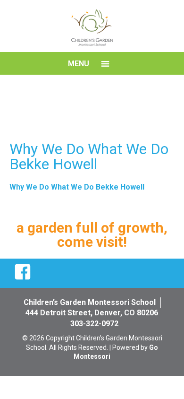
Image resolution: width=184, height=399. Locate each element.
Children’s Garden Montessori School (90, 302)
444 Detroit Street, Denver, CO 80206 (91, 312)
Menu (78, 63)
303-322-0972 (94, 323)
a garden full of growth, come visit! (92, 234)
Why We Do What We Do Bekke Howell (76, 186)
